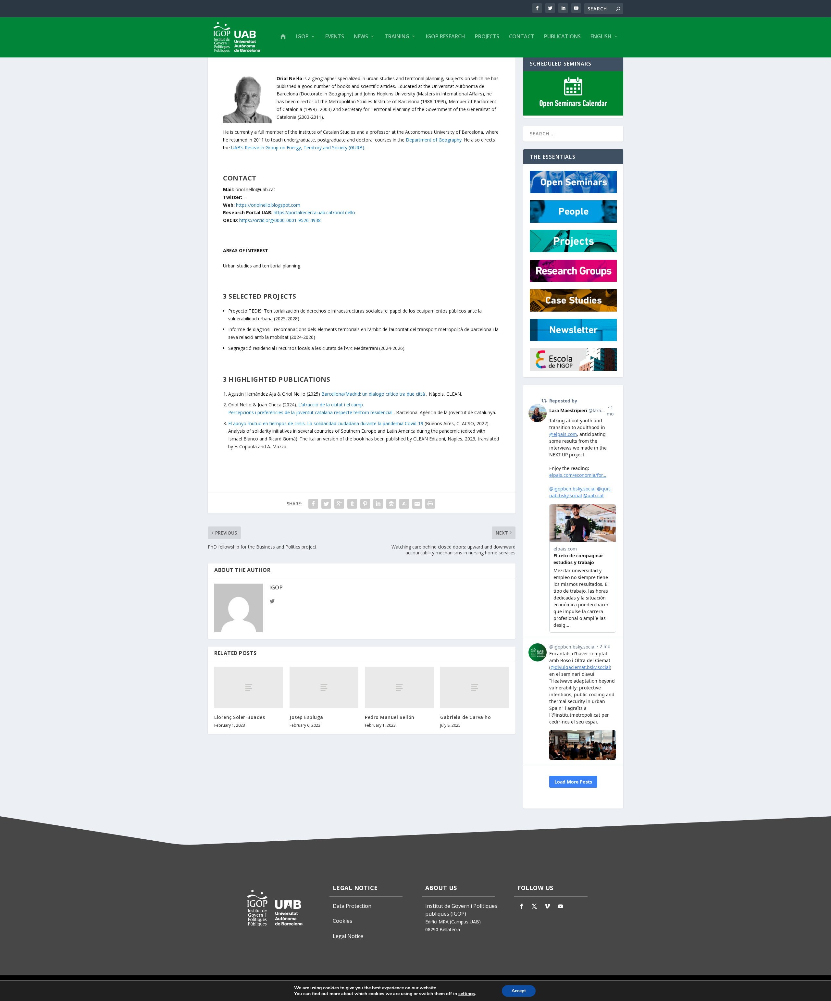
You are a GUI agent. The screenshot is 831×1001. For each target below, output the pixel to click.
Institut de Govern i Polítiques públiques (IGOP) (461, 909)
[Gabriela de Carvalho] (474, 687)
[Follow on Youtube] (560, 906)
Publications (562, 37)
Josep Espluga (306, 717)
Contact (521, 37)
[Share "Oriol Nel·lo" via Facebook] (313, 503)
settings (466, 994)
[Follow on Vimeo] (547, 906)
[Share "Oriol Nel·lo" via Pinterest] (365, 503)
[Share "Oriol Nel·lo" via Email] (417, 503)
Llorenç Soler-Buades (239, 717)
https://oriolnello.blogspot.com (268, 205)
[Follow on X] (534, 906)
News (361, 37)
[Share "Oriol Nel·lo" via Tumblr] (352, 503)
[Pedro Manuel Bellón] (399, 687)
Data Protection (352, 905)
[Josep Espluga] (324, 687)
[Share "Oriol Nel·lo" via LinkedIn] (378, 503)
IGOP (302, 37)
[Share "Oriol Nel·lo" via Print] (430, 503)
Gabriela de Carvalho (465, 717)
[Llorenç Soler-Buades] (248, 687)
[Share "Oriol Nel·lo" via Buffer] (391, 503)
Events (334, 37)
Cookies (342, 920)
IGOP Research (445, 37)
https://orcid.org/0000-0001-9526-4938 (280, 220)
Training (397, 37)
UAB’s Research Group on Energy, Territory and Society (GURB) (297, 147)
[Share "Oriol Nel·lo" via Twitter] (326, 503)
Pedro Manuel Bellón (390, 717)
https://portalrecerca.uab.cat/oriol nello (314, 212)
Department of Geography (434, 140)
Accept (519, 991)
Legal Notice (348, 936)
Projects (487, 37)
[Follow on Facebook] (521, 906)
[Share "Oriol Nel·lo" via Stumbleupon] (404, 503)
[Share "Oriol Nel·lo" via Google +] (339, 503)
